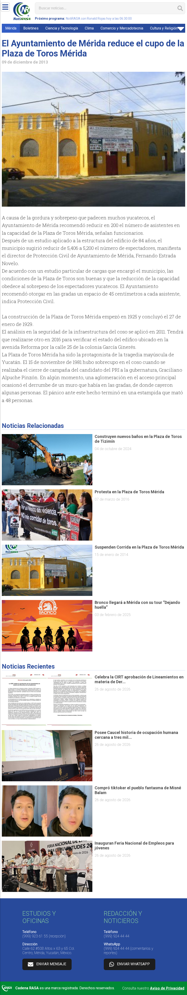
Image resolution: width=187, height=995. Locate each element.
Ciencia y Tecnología (61, 28)
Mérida (10, 28)
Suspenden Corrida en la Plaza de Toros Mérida (139, 547)
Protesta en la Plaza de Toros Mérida (129, 491)
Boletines (31, 28)
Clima (89, 28)
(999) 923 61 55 (35, 936)
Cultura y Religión (164, 28)
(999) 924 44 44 (116, 936)
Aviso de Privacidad (167, 988)
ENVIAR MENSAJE (51, 964)
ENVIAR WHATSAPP (133, 964)
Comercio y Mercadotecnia (122, 28)
